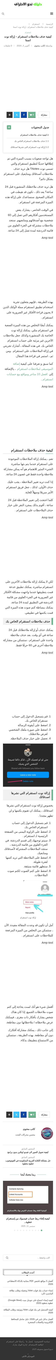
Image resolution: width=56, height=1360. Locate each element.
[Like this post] (31, 115)
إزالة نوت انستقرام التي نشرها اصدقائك (27, 147)
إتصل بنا (29, 1341)
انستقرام (36, 24)
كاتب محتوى (39, 45)
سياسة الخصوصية (42, 1341)
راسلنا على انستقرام (15, 1341)
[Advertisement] (28, 79)
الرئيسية (49, 24)
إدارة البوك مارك (20, 1344)
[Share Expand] (10, 115)
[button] (5, 1205)
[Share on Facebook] (24, 115)
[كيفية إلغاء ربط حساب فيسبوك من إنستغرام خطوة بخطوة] (28, 1197)
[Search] (2, 14)
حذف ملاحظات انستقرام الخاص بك (29, 141)
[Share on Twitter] (17, 115)
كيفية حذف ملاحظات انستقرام (33, 135)
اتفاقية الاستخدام (36, 1344)
